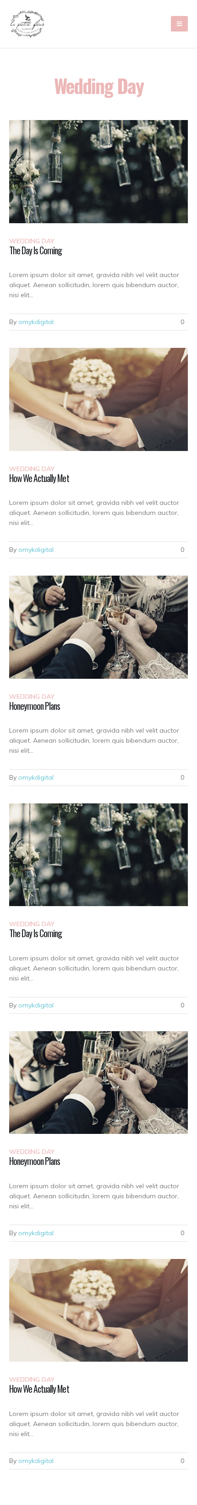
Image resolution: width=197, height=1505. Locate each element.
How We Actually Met (39, 478)
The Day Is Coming (35, 250)
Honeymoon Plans (34, 706)
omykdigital (36, 322)
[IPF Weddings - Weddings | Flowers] (27, 24)
